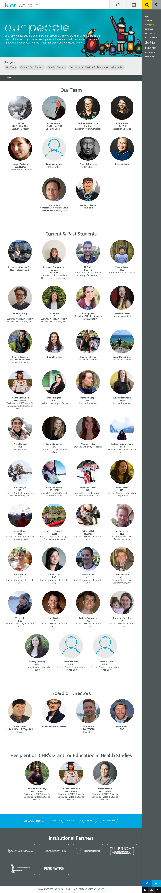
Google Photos (145, 890)
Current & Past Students (31, 67)
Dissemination (151, 37)
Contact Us (150, 56)
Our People (150, 25)
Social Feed (117, 4)
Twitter (156, 883)
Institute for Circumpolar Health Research (21, 4)
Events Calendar (134, 4)
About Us (149, 20)
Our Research (71, 820)
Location (156, 4)
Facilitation (150, 48)
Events (53, 820)
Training (90, 820)
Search (147, 4)
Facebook (147, 883)
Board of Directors (56, 67)
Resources (150, 33)
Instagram (158, 890)
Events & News (151, 52)
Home (147, 16)
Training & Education (150, 43)
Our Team (11, 67)
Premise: (100, 889)
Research (149, 29)
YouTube (151, 890)
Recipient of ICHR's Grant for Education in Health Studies (96, 67)
